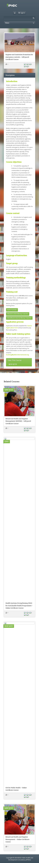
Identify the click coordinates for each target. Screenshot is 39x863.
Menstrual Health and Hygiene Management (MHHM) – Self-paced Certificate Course (18, 421)
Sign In (22, 13)
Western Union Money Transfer (17, 314)
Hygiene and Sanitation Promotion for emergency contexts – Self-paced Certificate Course (19, 56)
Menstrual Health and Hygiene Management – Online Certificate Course (17, 839)
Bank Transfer (12, 310)
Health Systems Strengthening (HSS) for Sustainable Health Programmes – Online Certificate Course (19, 605)
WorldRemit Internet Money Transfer (19, 318)
